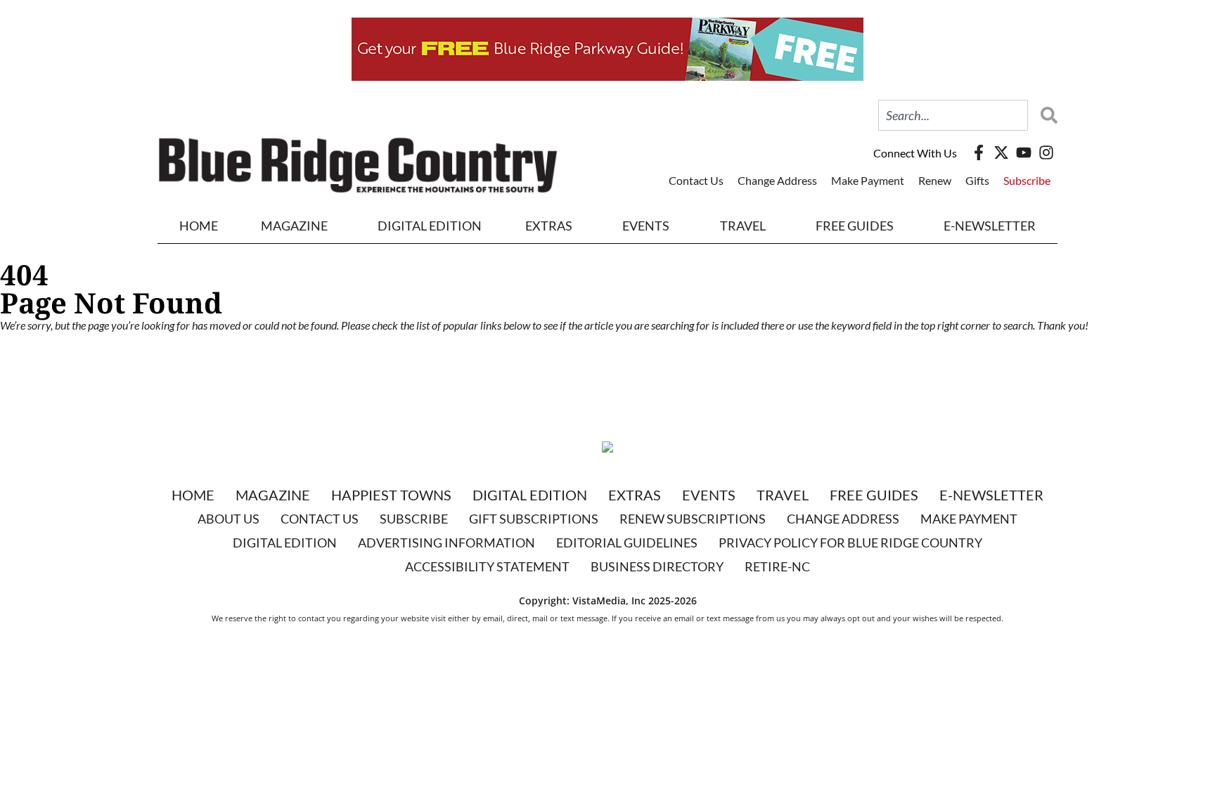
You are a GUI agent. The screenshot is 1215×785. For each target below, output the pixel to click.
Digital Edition (529, 494)
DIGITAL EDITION (430, 225)
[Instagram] (1046, 152)
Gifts (977, 180)
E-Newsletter (990, 225)
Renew (934, 180)
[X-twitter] (1001, 152)
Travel (743, 225)
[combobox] (953, 115)
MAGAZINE (294, 225)
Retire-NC (777, 566)
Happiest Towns (391, 494)
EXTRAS (548, 225)
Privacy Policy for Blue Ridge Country (850, 542)
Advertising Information (446, 542)
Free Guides (855, 225)
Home (198, 225)
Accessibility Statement (487, 566)
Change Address (777, 180)
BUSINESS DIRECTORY (657, 566)
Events (645, 225)
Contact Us (696, 180)
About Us (228, 518)
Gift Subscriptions (533, 518)
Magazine (273, 494)
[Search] (1046, 115)
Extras (634, 494)
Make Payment (867, 180)
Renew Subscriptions (692, 518)
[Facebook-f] (979, 152)
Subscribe (1026, 180)
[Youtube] (1023, 152)
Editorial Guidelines (627, 542)
